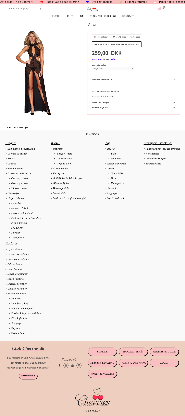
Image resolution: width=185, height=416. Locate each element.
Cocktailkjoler (60, 168)
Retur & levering (102, 362)
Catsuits (12, 163)
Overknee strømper (156, 158)
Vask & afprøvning (133, 362)
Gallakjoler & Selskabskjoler (68, 178)
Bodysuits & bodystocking (21, 148)
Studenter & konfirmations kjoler (70, 198)
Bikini (114, 153)
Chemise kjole (64, 158)
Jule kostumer (15, 264)
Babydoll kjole (64, 153)
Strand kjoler (60, 193)
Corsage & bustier (17, 153)
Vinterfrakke (117, 183)
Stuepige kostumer (17, 283)
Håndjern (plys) (19, 207)
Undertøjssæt (14, 193)
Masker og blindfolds (22, 213)
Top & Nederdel (115, 198)
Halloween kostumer (18, 259)
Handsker (16, 203)
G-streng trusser (19, 183)
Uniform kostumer (17, 288)
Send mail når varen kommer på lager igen (116, 44)
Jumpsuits (112, 188)
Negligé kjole (64, 163)
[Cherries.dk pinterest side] (79, 365)
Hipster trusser (19, 188)
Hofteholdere (152, 153)
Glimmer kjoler (61, 183)
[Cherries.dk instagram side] (66, 365)
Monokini (116, 158)
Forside (12, 127)
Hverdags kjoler (61, 188)
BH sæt (11, 158)
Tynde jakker (117, 173)
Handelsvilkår (133, 351)
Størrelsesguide (164, 351)
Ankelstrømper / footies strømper (163, 148)
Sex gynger (17, 227)
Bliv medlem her (28, 376)
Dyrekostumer (15, 249)
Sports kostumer (16, 278)
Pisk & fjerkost (19, 222)
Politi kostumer (16, 268)
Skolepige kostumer (18, 273)
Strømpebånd (18, 237)
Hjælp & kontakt (102, 373)
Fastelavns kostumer (18, 254)
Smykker (15, 232)
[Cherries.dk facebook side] (59, 365)
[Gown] (33, 73)
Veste (113, 178)
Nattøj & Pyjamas (116, 163)
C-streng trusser (19, 178)
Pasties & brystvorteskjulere (26, 217)
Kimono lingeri (15, 168)
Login (164, 362)
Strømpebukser (153, 163)
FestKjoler (58, 173)
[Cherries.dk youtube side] (72, 365)
